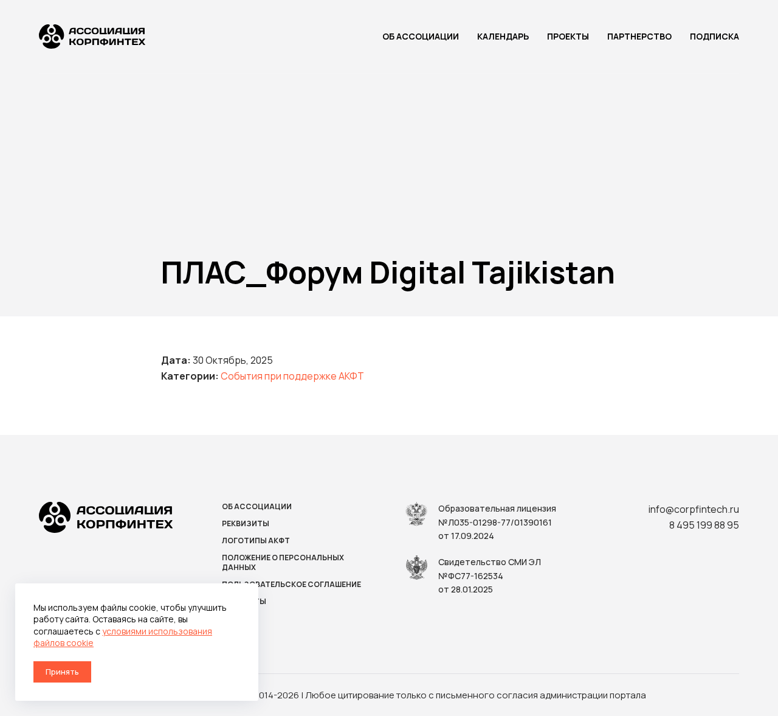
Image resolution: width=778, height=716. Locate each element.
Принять (62, 671)
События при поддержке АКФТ (292, 376)
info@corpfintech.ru (694, 509)
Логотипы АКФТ (256, 541)
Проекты (568, 36)
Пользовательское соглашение (291, 584)
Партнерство (639, 36)
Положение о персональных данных (283, 562)
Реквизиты (245, 524)
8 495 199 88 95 (704, 525)
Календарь (503, 36)
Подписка (714, 36)
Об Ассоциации (420, 36)
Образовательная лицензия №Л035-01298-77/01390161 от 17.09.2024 (497, 521)
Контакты (244, 602)
